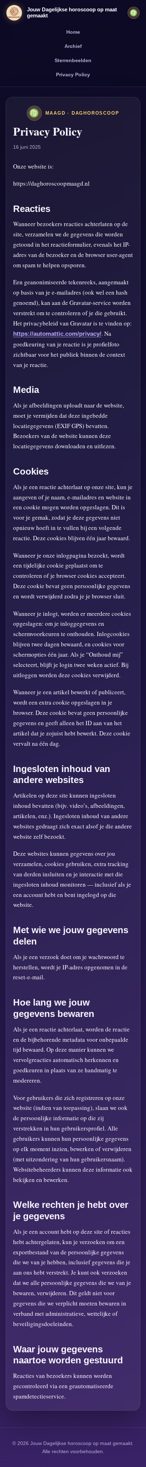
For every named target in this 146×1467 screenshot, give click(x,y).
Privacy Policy (73, 74)
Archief (73, 46)
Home (73, 32)
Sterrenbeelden (73, 60)
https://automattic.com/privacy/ (57, 333)
